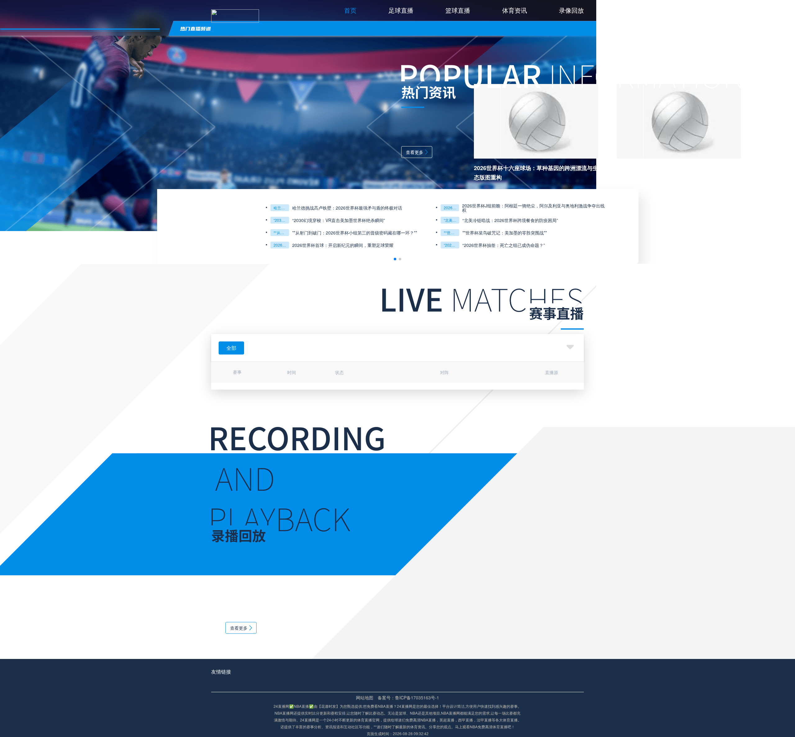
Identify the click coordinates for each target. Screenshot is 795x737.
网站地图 (364, 697)
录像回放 (571, 10)
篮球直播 (457, 10)
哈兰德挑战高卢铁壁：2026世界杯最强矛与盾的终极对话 (124, 207)
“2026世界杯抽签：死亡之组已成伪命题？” (294, 245)
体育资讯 (514, 10)
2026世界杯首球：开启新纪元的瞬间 (124, 245)
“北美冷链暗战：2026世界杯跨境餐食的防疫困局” (294, 220)
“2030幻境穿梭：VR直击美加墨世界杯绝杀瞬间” (124, 220)
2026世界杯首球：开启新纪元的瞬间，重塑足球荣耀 (185, 245)
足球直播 (400, 10)
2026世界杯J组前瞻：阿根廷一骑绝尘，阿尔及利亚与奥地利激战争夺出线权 (376, 207)
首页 (350, 10)
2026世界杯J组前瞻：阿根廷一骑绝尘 (294, 207)
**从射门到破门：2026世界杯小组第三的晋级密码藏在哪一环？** (124, 232)
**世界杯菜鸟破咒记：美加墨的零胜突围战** (294, 232)
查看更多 (257, 152)
